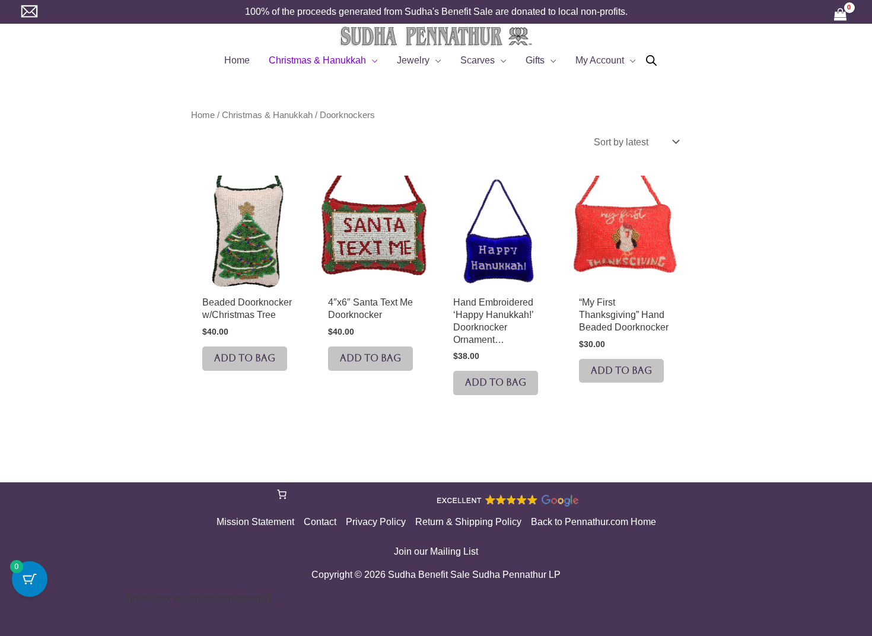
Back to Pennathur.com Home (593, 522)
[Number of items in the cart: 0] (282, 494)
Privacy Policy (376, 522)
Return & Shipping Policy (468, 522)
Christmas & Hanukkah (267, 115)
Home (203, 115)
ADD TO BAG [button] (244, 358)
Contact (320, 522)
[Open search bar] (651, 60)
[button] (372, 60)
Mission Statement (255, 522)
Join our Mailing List (436, 551)
